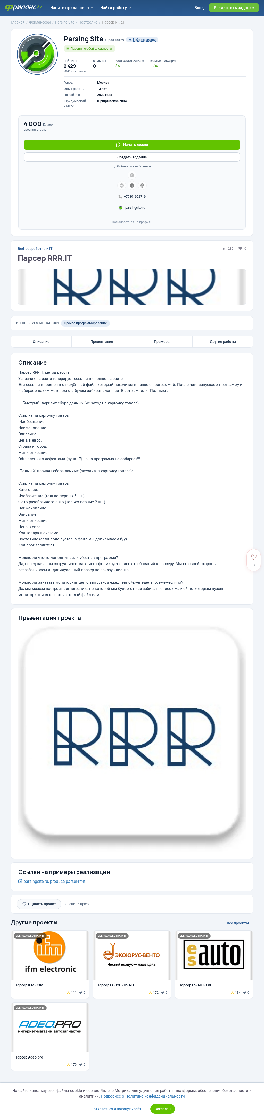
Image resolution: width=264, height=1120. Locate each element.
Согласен (163, 1109)
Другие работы (223, 341)
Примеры (162, 341)
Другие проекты (34, 922)
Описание (41, 341)
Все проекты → (240, 923)
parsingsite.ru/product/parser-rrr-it (53, 881)
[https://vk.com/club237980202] (121, 185)
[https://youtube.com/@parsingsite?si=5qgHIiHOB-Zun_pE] (142, 185)
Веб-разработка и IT (35, 248)
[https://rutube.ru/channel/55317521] (132, 185)
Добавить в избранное (133, 166)
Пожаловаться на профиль (132, 222)
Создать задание (132, 157)
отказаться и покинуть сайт (117, 1109)
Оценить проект (39, 904)
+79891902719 (135, 196)
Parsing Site (83, 39)
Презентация (101, 341)
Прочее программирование (85, 323)
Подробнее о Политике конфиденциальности (143, 1096)
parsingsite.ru (135, 208)
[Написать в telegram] (132, 175)
